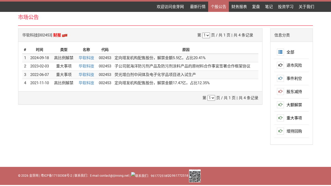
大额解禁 (294, 105)
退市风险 (294, 65)
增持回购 (294, 131)
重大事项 (294, 118)
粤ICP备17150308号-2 (56, 175)
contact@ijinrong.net (114, 175)
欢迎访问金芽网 (171, 6)
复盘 (256, 6)
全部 (290, 52)
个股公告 (218, 6)
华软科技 (86, 58)
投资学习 (286, 6)
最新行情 (198, 6)
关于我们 (306, 6)
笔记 (269, 6)
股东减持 (294, 91)
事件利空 (294, 78)
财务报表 (239, 6)
